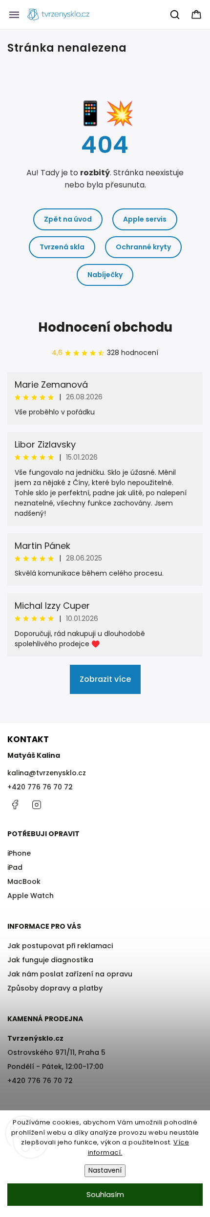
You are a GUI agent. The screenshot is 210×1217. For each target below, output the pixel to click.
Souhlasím (105, 1194)
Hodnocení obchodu (105, 327)
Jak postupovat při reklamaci (60, 946)
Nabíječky (105, 275)
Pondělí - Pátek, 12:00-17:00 (55, 1066)
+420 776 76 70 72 (40, 787)
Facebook (14, 804)
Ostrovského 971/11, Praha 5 (56, 1052)
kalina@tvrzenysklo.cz (46, 773)
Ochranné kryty (143, 247)
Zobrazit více (105, 679)
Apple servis (145, 219)
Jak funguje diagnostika (50, 960)
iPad (14, 867)
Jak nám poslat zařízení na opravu (69, 974)
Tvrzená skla (62, 247)
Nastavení (105, 1170)
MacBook (24, 881)
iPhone (19, 853)
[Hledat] (175, 14)
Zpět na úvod (68, 219)
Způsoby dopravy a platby (55, 988)
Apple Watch (30, 895)
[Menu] (14, 14)
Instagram (36, 804)
